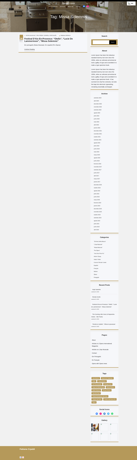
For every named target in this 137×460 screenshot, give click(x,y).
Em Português (96, 356)
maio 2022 (96, 121)
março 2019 (97, 154)
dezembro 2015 (98, 208)
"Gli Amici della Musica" (100, 241)
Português (53, 35)
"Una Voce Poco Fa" (99, 253)
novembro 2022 (98, 106)
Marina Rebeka (110, 387)
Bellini (94, 381)
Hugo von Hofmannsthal (98, 387)
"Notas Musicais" (98, 247)
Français (96, 268)
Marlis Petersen (96, 390)
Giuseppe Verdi (107, 384)
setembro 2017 (97, 169)
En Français (95, 360)
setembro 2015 (97, 217)
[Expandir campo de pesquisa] (122, 3)
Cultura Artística (102, 381)
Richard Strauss (106, 390)
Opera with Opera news (99, 363)
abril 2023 (96, 100)
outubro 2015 (97, 214)
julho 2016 (96, 193)
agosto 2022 (97, 112)
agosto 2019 (97, 142)
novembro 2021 (98, 133)
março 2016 (97, 199)
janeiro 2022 (97, 127)
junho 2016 (97, 196)
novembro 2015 (98, 211)
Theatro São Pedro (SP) (110, 399)
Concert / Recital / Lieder (100, 262)
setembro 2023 (97, 97)
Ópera (95, 274)
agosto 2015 (97, 220)
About (94, 340)
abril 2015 (96, 229)
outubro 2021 (97, 136)
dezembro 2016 (98, 184)
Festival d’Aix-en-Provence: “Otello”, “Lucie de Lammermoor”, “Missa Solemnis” (48, 40)
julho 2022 (96, 115)
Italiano (96, 271)
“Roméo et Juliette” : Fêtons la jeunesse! (104, 324)
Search (113, 42)
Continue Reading (29, 49)
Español (46, 35)
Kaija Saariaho (96, 289)
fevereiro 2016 (97, 202)
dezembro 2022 (98, 103)
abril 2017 (96, 175)
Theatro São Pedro (97, 399)
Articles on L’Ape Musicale (100, 349)
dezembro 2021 (98, 130)
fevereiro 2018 (97, 163)
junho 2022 (97, 118)
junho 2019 (97, 148)
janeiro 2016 (97, 205)
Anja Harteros (96, 378)
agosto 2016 (97, 190)
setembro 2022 (97, 109)
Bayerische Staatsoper (107, 378)
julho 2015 (96, 223)
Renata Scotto (96, 297)
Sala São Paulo (96, 393)
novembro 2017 (98, 166)
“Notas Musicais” (31, 35)
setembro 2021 (97, 139)
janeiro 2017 (97, 181)
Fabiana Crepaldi (65, 35)
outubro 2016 (97, 187)
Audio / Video (97, 259)
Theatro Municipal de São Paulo (100, 396)
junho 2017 (97, 172)
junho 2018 (97, 160)
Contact (94, 353)
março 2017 (97, 178)
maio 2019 (96, 151)
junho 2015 (97, 226)
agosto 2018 (97, 157)
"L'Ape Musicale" (98, 244)
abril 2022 (96, 124)
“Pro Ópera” (39, 35)
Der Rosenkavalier (97, 384)
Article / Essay (97, 256)
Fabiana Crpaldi (68, 3)
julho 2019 (96, 145)
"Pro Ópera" (97, 250)
